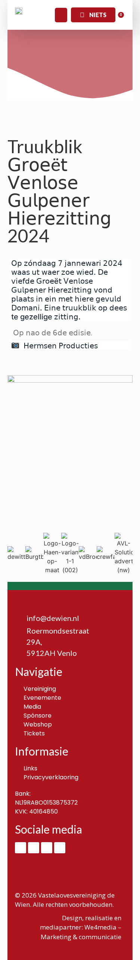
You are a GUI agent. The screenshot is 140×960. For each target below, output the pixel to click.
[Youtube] (59, 847)
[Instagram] (33, 847)
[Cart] (118, 18)
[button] (61, 15)
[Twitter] (46, 847)
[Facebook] (20, 847)
